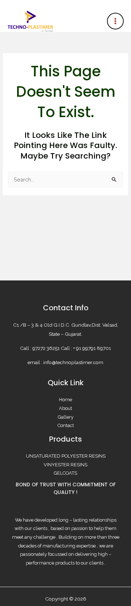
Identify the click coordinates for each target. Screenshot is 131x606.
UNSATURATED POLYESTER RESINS (66, 456)
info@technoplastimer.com (73, 362)
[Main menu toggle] (115, 21)
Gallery (66, 417)
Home (65, 399)
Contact (65, 425)
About (65, 408)
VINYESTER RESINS (65, 464)
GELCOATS (65, 473)
